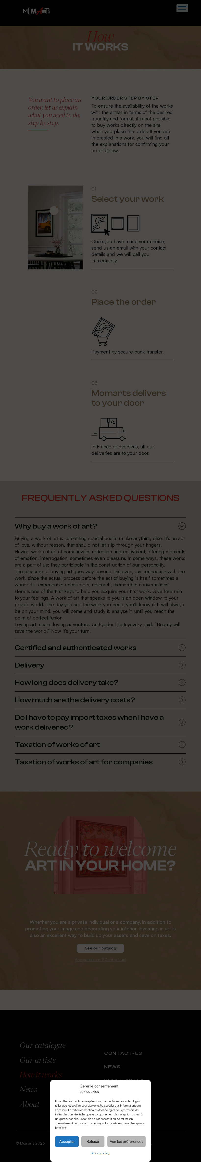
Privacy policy (100, 1153)
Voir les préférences (126, 1141)
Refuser (93, 1141)
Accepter (67, 1141)
